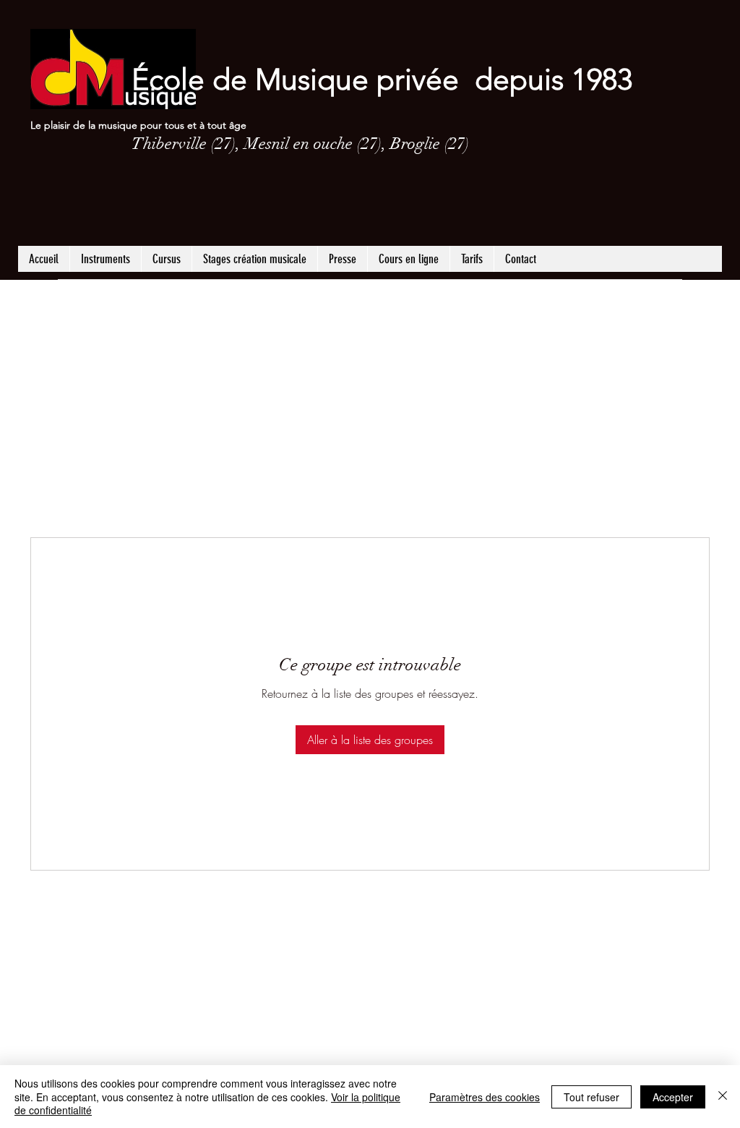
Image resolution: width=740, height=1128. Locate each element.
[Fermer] (722, 1096)
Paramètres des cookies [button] (484, 1097)
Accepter (673, 1097)
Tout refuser (591, 1097)
